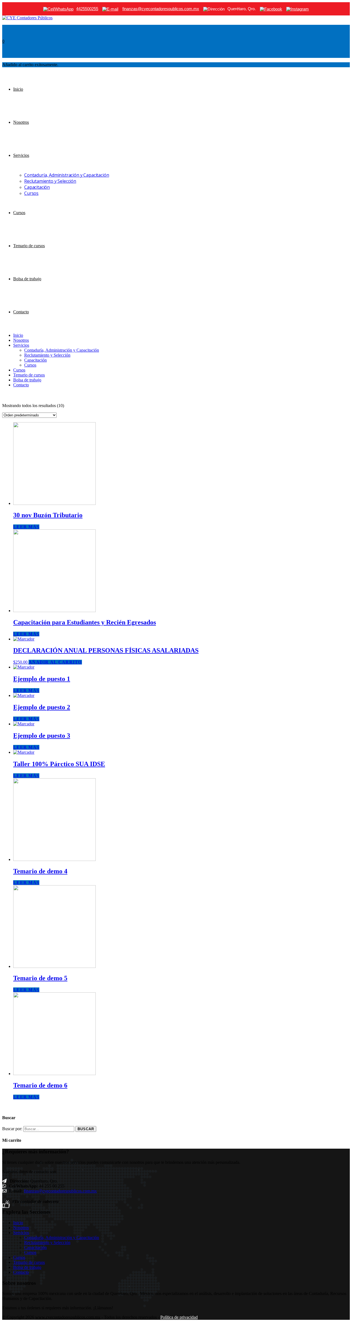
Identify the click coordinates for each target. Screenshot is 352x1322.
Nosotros (21, 122)
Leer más (26, 526)
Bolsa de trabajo (27, 278)
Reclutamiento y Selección (50, 181)
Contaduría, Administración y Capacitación (66, 175)
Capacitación (37, 187)
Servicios (21, 155)
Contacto (21, 311)
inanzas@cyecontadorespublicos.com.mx (61, 1191)
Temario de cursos (29, 245)
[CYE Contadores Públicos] (27, 17)
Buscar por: (12, 1128)
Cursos (31, 193)
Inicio (18, 89)
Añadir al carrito (55, 662)
